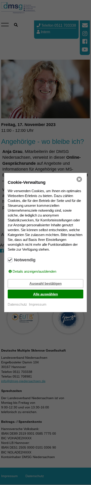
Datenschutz (17, 304)
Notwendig (24, 260)
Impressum (37, 304)
